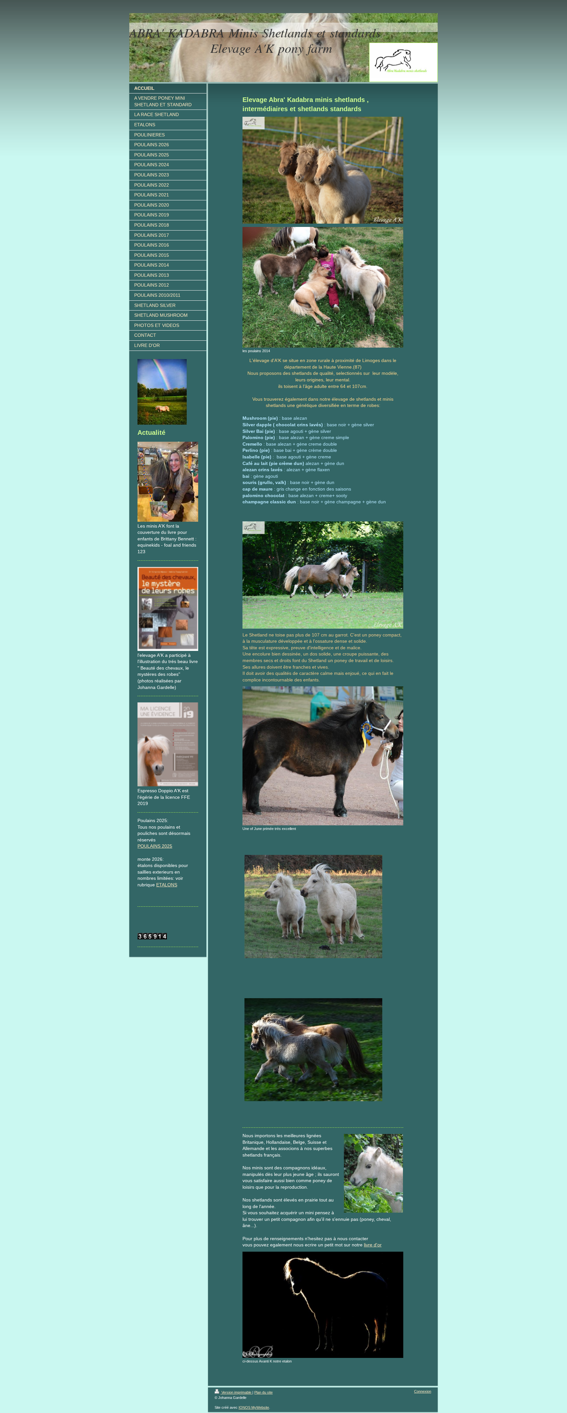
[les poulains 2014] (322, 287)
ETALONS (166, 884)
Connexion (422, 1391)
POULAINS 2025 (154, 846)
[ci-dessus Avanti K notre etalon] (322, 1305)
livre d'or (373, 1244)
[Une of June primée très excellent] (322, 755)
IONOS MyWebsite (254, 1407)
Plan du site (263, 1392)
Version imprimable (236, 1392)
